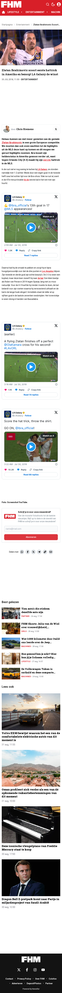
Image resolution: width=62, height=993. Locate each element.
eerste (47, 160)
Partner (25, 616)
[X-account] (19, 970)
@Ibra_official (18, 205)
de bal (40, 278)
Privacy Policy (24, 979)
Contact (9, 979)
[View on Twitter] (56, 198)
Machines (26, 646)
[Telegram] (39, 552)
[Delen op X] (33, 552)
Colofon (53, 979)
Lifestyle (25, 661)
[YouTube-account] (43, 970)
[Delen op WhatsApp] (22, 552)
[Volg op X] (56, 129)
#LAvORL (10, 348)
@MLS (8, 209)
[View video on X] (31, 227)
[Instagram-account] (35, 970)
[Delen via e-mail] (50, 552)
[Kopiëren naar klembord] (45, 552)
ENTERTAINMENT (35, 12)
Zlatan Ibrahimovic (12, 142)
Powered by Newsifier (31, 989)
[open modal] (59, 4)
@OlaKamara (12, 344)
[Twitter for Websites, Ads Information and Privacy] (56, 245)
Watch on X (48, 216)
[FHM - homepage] (11, 4)
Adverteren (17, 983)
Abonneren (31, 537)
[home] (3, 12)
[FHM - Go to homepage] (31, 959)
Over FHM (40, 979)
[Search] (47, 4)
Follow (28, 200)
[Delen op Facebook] (27, 552)
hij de (26, 180)
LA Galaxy (42, 169)
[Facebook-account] (27, 970)
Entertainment (29, 79)
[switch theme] (53, 4)
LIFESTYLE (13, 12)
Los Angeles (48, 271)
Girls (24, 631)
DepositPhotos (34, 983)
